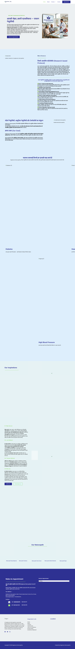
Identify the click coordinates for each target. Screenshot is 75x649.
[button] (55, 2)
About (48, 1)
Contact (58, 1)
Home (44, 1)
